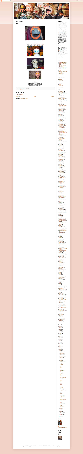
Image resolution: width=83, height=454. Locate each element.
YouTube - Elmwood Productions (62, 66)
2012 (60, 346)
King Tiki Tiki (61, 181)
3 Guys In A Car (61, 92)
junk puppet (61, 176)
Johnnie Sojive (61, 170)
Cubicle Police (62, 403)
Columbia (61, 378)
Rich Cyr (60, 252)
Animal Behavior (62, 98)
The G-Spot (61, 298)
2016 (60, 340)
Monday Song (61, 209)
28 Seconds (61, 91)
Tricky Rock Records (62, 310)
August (61, 357)
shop (60, 272)
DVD (60, 140)
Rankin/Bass (61, 243)
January (61, 414)
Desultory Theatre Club (63, 132)
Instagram (60, 74)
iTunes (60, 81)
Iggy (60, 164)
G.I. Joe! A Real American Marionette (62, 396)
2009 (60, 350)
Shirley (61, 402)
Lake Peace (61, 187)
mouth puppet (20, 89)
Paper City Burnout (62, 229)
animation (60, 99)
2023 (60, 330)
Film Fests (60, 146)
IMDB (60, 70)
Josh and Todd (61, 172)
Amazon (60, 79)
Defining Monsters (62, 131)
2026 (60, 326)
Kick (60, 178)
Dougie (61, 373)
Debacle (60, 130)
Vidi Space (61, 314)
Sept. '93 (60, 268)
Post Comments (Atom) (24, 98)
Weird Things (61, 319)
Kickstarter (61, 180)
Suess (60, 292)
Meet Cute (61, 202)
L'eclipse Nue (61, 185)
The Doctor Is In (61, 297)
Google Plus (61, 80)
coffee (60, 119)
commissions (61, 124)
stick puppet (61, 287)
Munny (60, 214)
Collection (60, 120)
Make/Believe (61, 197)
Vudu (60, 84)
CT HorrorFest (61, 127)
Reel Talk (60, 247)
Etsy (60, 143)
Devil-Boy (60, 134)
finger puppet (61, 150)
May (61, 408)
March (61, 411)
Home (35, 96)
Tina (60, 367)
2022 (60, 332)
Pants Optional (61, 73)
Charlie (60, 116)
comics (60, 121)
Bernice (60, 110)
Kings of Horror (61, 182)
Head (60, 160)
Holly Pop (60, 161)
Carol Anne (62, 406)
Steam (60, 283)
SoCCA (60, 278)
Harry (61, 363)
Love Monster (61, 193)
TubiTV (60, 83)
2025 (60, 327)
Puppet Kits (61, 241)
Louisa (61, 376)
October (61, 354)
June (61, 360)
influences (61, 165)
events (60, 144)
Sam (61, 383)
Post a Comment (20, 94)
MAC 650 (60, 195)
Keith (61, 380)
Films (60, 149)
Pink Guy (61, 371)
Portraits (24, 89)
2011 (60, 347)
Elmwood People (62, 141)
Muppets (60, 215)
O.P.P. (60, 221)
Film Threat (61, 148)
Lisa (60, 190)
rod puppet (61, 256)
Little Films (61, 191)
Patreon (60, 233)
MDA (60, 201)
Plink (60, 236)
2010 (60, 349)
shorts (60, 274)
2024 (60, 329)
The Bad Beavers (62, 294)
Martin (61, 398)
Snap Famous (61, 277)
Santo (61, 405)
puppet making (61, 242)
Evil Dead (60, 145)
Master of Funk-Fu (62, 200)
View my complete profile (62, 427)
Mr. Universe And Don (62, 212)
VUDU (60, 316)
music (60, 216)
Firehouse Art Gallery (62, 151)
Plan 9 (60, 235)
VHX (60, 313)
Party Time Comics (62, 232)
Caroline (61, 387)
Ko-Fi (60, 183)
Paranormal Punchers (62, 230)
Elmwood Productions (62, 32)
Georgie (61, 364)
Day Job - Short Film (62, 128)
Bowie (60, 114)
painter (60, 225)
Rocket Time (61, 255)
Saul (61, 392)
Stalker (60, 282)
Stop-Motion (61, 288)
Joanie (61, 384)
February (61, 412)
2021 (60, 333)
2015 (60, 342)
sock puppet (61, 279)
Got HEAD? (61, 86)
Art (59, 103)
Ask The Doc (61, 106)
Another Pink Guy (63, 361)
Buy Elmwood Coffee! (62, 67)
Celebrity (60, 115)
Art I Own (60, 104)
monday (60, 208)
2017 (60, 339)
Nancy (61, 393)
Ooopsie (60, 224)
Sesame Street (61, 269)
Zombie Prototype (63, 399)
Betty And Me (61, 111)
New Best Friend (62, 219)
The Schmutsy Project (62, 307)
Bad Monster (61, 108)
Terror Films (61, 85)
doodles (60, 137)
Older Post (52, 96)
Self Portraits (61, 267)
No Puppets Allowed (62, 220)
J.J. (60, 381)
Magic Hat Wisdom (62, 196)
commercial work (62, 123)
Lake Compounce (62, 186)
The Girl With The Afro (62, 299)
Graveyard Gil (61, 156)
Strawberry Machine (62, 289)
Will (60, 374)
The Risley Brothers (62, 305)
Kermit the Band (61, 177)
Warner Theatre (61, 318)
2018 (60, 337)
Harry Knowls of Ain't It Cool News (38, 44)
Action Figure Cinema (62, 93)
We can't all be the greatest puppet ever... (63, 389)
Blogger (59, 446)
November (62, 353)
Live (60, 192)
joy (59, 173)
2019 (60, 336)
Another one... (62, 370)
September (62, 356)
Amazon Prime (61, 97)
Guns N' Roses (61, 158)
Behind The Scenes (62, 109)
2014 (60, 343)
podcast (60, 237)
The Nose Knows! (63, 377)
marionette (61, 198)
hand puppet (61, 159)
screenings (61, 262)
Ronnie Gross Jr (61, 257)
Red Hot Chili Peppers (63, 245)
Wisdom (60, 320)
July (61, 359)
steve (60, 284)
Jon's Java (61, 171)
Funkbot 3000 (61, 153)
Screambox (61, 260)
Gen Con (60, 155)
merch (60, 203)
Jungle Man (61, 175)
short (60, 273)
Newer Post (18, 96)
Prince (60, 240)
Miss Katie (61, 207)
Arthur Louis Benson (62, 105)
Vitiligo (60, 315)
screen (60, 261)
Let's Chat (60, 188)
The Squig (61, 309)
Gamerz (60, 154)
